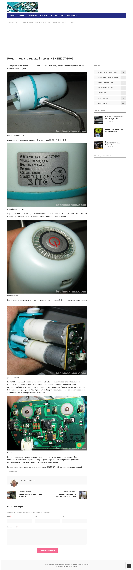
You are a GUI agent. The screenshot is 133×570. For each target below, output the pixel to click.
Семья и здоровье (103, 98)
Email (37, 516)
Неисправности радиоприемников (112, 143)
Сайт (63, 516)
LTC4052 (44, 390)
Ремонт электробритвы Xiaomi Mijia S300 (114, 118)
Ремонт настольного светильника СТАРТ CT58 (66, 495)
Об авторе (33, 15)
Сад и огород (102, 93)
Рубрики (21, 15)
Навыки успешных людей (105, 82)
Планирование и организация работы (109, 77)
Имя (9, 516)
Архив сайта (60, 15)
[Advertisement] (66, 39)
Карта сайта (72, 15)
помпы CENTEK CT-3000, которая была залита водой (61, 467)
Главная (12, 15)
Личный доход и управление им (107, 72)
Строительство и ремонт (105, 88)
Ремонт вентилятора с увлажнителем (114, 130)
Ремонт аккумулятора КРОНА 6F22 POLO (30, 495)
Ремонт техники (102, 103)
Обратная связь (46, 15)
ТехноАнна (22, 7)
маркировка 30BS (15, 387)
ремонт (15, 471)
